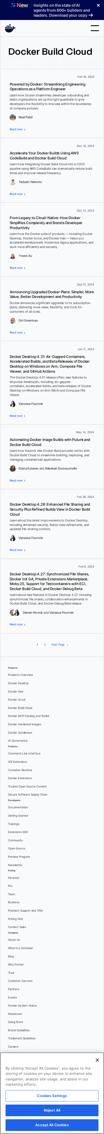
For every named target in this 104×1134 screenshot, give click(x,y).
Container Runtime (20, 770)
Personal (13, 877)
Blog (11, 956)
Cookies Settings (52, 1095)
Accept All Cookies (52, 1125)
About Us (14, 939)
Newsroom (15, 1013)
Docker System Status (22, 1005)
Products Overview (20, 674)
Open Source (16, 848)
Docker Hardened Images (24, 724)
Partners (13, 989)
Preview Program (19, 856)
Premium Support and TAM (25, 910)
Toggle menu (95, 28)
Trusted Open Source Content (27, 786)
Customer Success (20, 980)
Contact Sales (17, 927)
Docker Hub (15, 691)
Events (12, 997)
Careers (13, 1046)
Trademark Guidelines (21, 1038)
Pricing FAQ (15, 918)
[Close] (97, 1060)
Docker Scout (17, 699)
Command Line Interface (24, 753)
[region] (52, 1093)
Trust (11, 972)
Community (15, 840)
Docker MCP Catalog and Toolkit (28, 715)
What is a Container (20, 948)
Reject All (52, 1110)
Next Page (58, 644)
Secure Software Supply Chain (27, 794)
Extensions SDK (18, 832)
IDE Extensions (17, 761)
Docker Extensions (20, 778)
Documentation (18, 807)
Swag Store (15, 1021)
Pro (10, 885)
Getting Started (18, 815)
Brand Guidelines (19, 1030)
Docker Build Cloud (20, 707)
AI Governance (17, 740)
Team (11, 894)
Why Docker (16, 964)
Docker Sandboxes (20, 732)
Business (13, 902)
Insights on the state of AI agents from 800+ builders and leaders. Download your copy (62, 10)
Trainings (13, 824)
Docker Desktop (18, 683)
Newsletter (15, 865)
